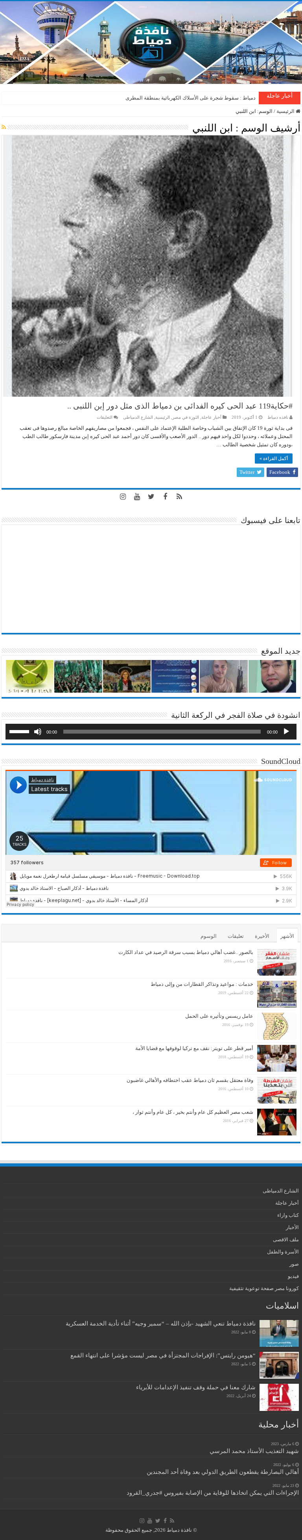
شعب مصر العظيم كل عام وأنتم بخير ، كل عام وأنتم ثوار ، (193, 1112)
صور (294, 1264)
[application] (151, 731)
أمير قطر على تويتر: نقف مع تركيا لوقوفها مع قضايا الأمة (194, 1048)
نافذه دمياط (277, 417)
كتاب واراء (288, 1215)
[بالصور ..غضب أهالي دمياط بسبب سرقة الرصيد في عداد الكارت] (276, 962)
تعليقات (236, 936)
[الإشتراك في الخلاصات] (4, 127)
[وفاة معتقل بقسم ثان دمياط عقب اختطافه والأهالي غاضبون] (276, 1090)
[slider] (20, 731)
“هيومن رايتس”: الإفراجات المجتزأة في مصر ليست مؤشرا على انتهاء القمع (163, 1355)
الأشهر (287, 936)
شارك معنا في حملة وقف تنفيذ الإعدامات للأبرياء (196, 1387)
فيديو (293, 1276)
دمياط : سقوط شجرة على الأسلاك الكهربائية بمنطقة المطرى (190, 98)
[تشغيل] (286, 732)
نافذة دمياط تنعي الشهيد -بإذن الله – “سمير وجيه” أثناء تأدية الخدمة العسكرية (161, 1323)
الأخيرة (262, 936)
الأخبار (292, 1227)
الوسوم (209, 936)
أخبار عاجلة (211, 417)
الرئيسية (286, 111)
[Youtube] (137, 496)
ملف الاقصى (286, 1239)
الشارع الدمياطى (138, 417)
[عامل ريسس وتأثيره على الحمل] (276, 1026)
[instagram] (122, 496)
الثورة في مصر (185, 417)
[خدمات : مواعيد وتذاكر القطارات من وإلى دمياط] (276, 994)
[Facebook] (165, 496)
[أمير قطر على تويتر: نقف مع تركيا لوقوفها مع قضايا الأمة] (276, 1058)
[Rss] (179, 496)
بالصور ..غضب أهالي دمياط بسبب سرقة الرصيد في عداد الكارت (185, 952)
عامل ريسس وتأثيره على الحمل (219, 1016)
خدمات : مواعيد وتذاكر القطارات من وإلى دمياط (202, 984)
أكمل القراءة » (274, 458)
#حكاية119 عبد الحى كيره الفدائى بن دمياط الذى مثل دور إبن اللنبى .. (180, 405)
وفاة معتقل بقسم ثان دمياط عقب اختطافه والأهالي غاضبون (190, 1080)
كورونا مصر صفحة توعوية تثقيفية (264, 1288)
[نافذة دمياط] (151, 42)
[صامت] (38, 732)
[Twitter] (151, 496)
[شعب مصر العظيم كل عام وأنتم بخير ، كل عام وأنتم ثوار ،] (276, 1122)
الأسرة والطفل (283, 1252)
